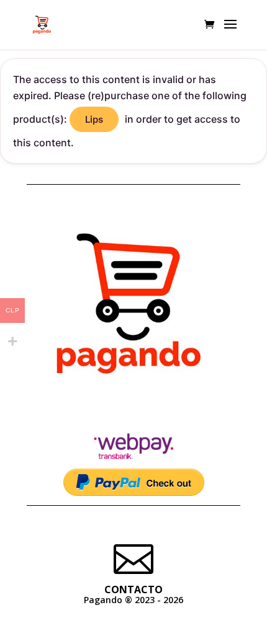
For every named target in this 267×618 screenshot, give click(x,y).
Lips (94, 119)
